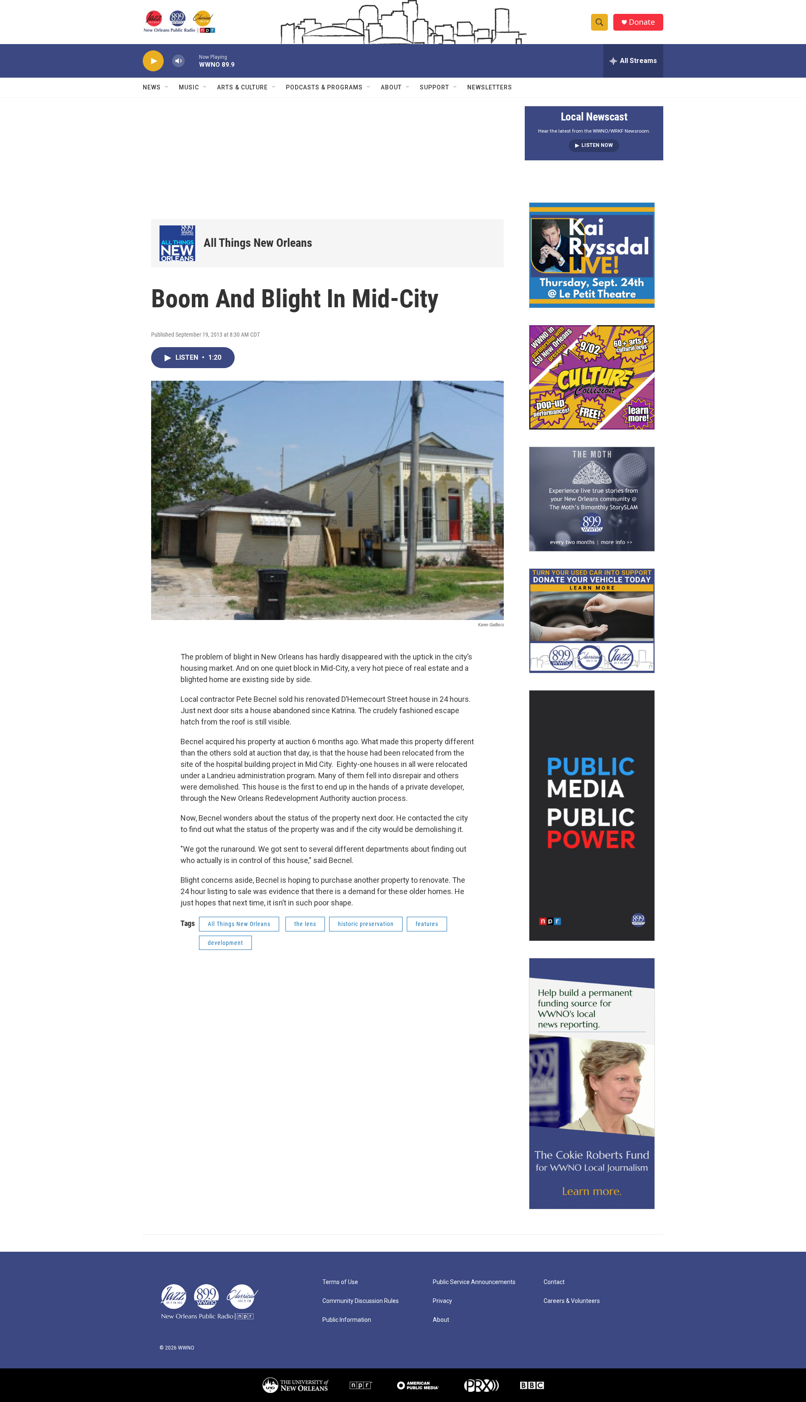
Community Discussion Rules (360, 1301)
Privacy (442, 1301)
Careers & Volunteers (572, 1301)
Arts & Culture (242, 87)
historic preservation (366, 924)
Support (434, 87)
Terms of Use (340, 1282)
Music (189, 87)
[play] (153, 61)
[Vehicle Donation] (591, 621)
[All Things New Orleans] (177, 243)
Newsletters (489, 87)
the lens (305, 924)
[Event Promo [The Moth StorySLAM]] (591, 499)
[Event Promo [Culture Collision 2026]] (591, 377)
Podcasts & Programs (324, 87)
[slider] (192, 60)
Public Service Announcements (474, 1282)
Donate (642, 22)
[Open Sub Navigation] (167, 87)
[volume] (178, 61)
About (391, 87)
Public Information (346, 1320)
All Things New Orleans (258, 243)
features (427, 924)
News (152, 87)
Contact (554, 1282)
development (225, 942)
